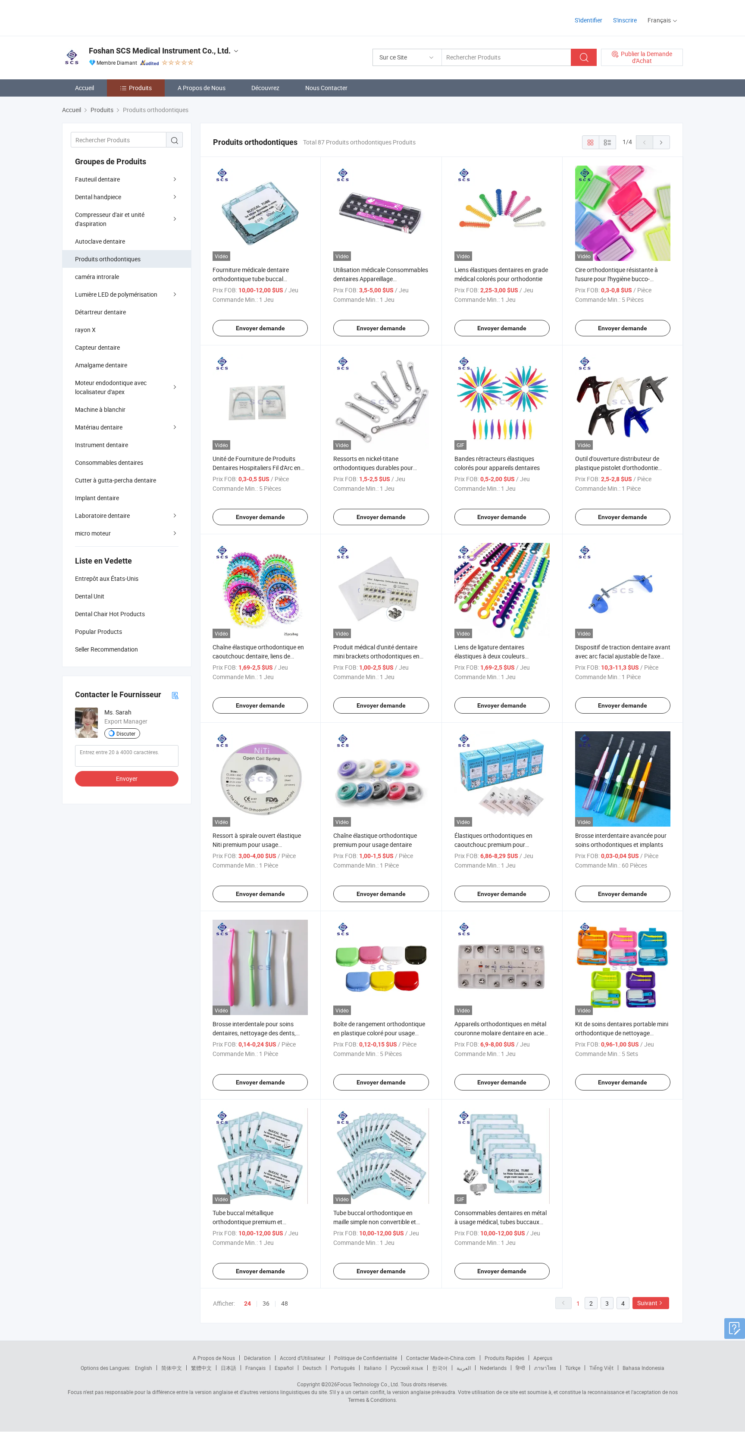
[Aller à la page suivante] (661, 142)
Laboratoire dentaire (102, 515)
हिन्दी (520, 1367)
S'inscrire (625, 20)
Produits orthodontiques (108, 259)
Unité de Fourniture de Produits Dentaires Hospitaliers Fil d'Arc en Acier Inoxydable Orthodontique (257, 467)
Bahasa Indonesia (643, 1367)
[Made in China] (117, 17)
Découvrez (265, 88)
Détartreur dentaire (100, 312)
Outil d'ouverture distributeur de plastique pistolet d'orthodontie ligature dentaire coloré (617, 467)
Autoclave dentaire (100, 241)
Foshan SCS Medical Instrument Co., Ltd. (160, 50)
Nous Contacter (326, 88)
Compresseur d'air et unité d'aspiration (109, 219)
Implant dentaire (97, 498)
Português (343, 1367)
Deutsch (312, 1367)
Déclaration (257, 1357)
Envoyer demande (260, 328)
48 (284, 1303)
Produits (140, 88)
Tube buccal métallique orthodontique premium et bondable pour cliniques (247, 1222)
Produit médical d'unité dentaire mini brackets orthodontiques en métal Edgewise (376, 656)
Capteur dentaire (97, 347)
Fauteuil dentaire (97, 179)
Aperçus (542, 1357)
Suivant (647, 1303)
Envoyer (127, 778)
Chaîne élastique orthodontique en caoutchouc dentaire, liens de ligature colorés (258, 656)
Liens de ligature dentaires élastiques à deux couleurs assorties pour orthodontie (490, 656)
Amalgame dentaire (101, 365)
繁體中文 (201, 1367)
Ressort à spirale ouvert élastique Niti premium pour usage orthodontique (257, 844)
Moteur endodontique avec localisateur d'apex (111, 387)
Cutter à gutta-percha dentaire (115, 480)
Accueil (84, 88)
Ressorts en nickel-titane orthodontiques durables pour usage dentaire (373, 467)
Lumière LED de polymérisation (116, 294)
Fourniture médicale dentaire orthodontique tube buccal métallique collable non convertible (258, 279)
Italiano (373, 1367)
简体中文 (171, 1367)
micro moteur (93, 533)
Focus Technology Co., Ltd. (368, 1384)
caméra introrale (97, 277)
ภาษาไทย (545, 1367)
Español (284, 1367)
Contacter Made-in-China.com (441, 1357)
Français (255, 1367)
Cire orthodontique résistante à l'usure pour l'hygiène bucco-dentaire (616, 279)
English (143, 1367)
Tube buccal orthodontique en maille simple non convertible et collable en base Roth (374, 1222)
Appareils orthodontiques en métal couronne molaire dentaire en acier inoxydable (500, 1033)
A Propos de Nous (201, 88)
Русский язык (407, 1367)
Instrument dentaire (101, 445)
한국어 (440, 1367)
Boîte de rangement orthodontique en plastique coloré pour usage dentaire (379, 1033)
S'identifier (588, 20)
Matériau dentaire (98, 427)
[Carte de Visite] (175, 695)
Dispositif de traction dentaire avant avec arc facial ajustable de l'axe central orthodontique (622, 656)
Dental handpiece (98, 197)
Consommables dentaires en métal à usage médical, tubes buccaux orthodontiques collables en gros (500, 1222)
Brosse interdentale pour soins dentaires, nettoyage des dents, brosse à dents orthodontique (254, 1033)
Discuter (125, 733)
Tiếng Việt (601, 1367)
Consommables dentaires (109, 462)
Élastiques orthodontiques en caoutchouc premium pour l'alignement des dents (493, 844)
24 (247, 1303)
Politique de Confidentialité (365, 1357)
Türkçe (572, 1367)
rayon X (85, 330)
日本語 (228, 1367)
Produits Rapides (504, 1357)
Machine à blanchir (100, 409)
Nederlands (493, 1367)
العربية (464, 1367)
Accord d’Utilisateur (302, 1357)
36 (266, 1303)
